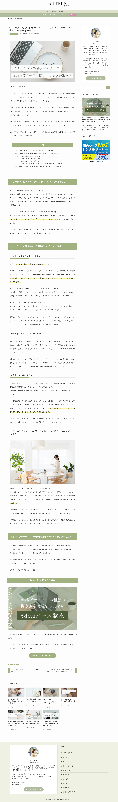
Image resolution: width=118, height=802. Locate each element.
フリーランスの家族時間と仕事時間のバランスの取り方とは (37, 153)
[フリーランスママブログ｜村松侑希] (59, 4)
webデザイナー (14, 33)
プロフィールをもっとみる (96, 78)
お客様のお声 (67, 770)
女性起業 (66, 787)
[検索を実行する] (108, 87)
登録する (73, 14)
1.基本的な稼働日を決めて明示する (31, 156)
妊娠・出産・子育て (70, 792)
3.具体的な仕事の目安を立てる (30, 161)
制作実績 (66, 783)
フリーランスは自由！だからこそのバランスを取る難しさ (37, 150)
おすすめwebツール (70, 766)
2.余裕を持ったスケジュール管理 (30, 158)
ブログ (65, 779)
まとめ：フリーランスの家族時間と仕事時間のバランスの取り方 (39, 166)
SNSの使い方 (67, 753)
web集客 (66, 761)
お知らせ (66, 774)
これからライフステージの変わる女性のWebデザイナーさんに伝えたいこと (43, 163)
